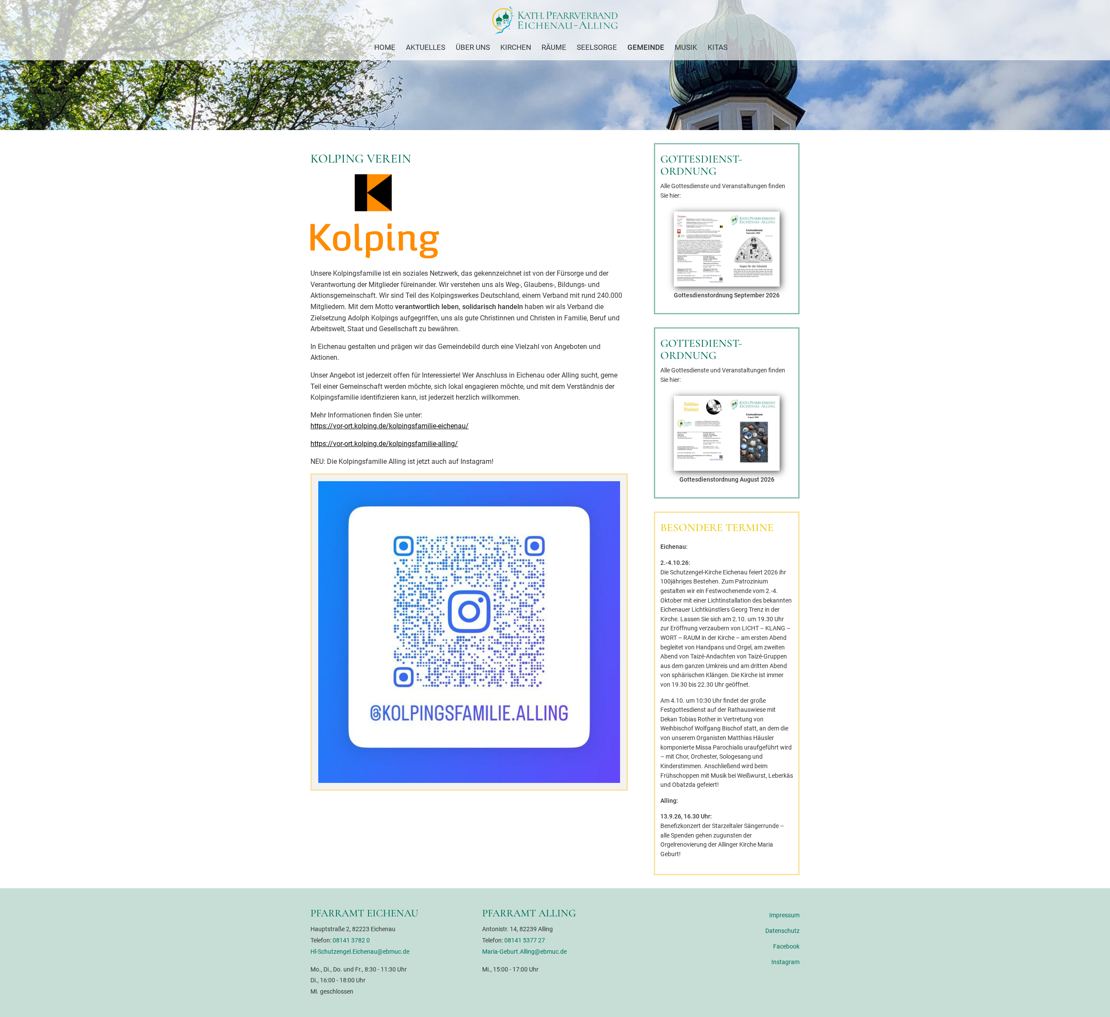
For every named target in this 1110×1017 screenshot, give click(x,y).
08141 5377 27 (524, 940)
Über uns (473, 47)
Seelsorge (597, 47)
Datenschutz (782, 931)
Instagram (785, 962)
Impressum (784, 915)
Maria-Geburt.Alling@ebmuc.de (524, 951)
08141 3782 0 (351, 940)
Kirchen (515, 47)
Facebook (786, 946)
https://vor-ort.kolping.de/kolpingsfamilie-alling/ (384, 444)
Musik (686, 47)
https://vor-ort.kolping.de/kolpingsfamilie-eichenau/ (389, 426)
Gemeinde (645, 47)
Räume (554, 47)
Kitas (718, 47)
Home (384, 47)
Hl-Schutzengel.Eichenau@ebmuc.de (359, 951)
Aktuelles (425, 47)
